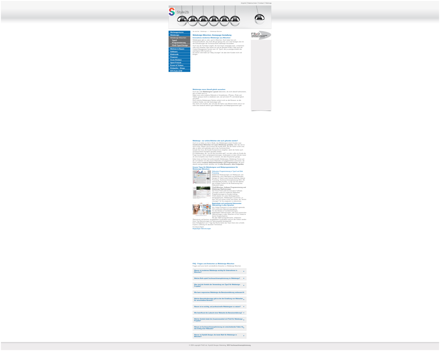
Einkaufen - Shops (177, 68)
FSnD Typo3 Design (180, 45)
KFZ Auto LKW (176, 71)
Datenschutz (252, 3)
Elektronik (174, 54)
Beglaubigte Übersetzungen (202, 228)
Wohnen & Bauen (177, 49)
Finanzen (174, 57)
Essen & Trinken (176, 65)
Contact (261, 3)
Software (173, 52)
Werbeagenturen (177, 32)
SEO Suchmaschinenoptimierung (239, 345)
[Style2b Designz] (172, 12)
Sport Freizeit (175, 63)
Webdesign (174, 35)
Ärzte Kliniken (176, 60)
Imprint (243, 3)
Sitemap (268, 3)
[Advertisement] (219, 72)
